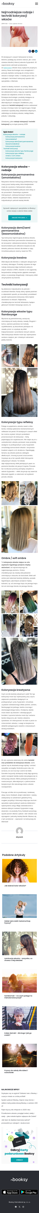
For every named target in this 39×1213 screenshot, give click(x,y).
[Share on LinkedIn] (36, 51)
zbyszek (19, 837)
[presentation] (19, 871)
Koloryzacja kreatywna (14, 158)
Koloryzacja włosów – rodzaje (14, 134)
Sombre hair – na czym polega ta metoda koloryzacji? (18, 997)
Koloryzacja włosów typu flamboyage (19, 151)
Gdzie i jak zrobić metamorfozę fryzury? (17, 922)
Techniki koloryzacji (10, 149)
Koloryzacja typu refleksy (15, 153)
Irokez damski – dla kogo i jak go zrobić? (18, 1034)
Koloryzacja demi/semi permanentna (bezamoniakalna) (19, 143)
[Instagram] (23, 1206)
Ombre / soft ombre (13, 156)
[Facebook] (15, 1206)
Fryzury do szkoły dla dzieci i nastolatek (16, 1071)
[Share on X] (33, 51)
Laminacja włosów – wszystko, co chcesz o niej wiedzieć (18, 959)
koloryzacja (8, 68)
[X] (19, 1206)
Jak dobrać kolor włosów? (15, 886)
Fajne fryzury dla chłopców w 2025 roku (15, 1109)
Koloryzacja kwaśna (13, 146)
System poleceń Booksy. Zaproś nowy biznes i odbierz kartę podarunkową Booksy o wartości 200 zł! (19, 1103)
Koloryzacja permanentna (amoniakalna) (15, 138)
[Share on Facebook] (29, 51)
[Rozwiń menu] (36, 3)
